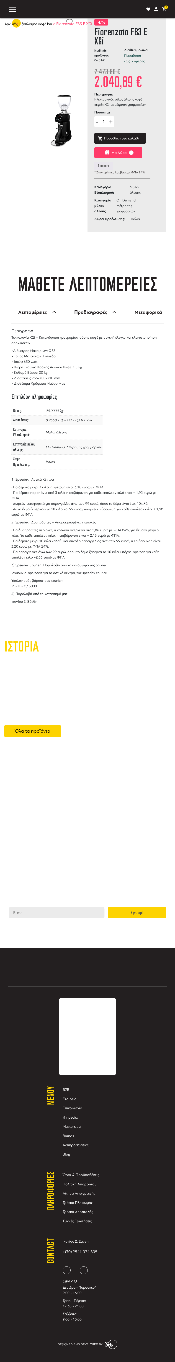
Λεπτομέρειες (32, 312)
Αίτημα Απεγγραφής (79, 1193)
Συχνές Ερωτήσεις (77, 1221)
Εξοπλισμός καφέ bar (35, 24)
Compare (104, 165)
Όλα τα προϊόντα (32, 731)
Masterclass (72, 1126)
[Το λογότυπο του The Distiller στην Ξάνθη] (80, 9)
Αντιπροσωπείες (75, 1145)
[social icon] (67, 1270)
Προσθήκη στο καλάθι (121, 138)
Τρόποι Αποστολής (78, 1212)
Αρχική (10, 24)
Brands (68, 1136)
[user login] (156, 9)
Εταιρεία (70, 1099)
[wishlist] (148, 9)
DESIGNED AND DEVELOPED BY (80, 1344)
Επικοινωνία (72, 1108)
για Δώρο (119, 153)
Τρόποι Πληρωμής (78, 1202)
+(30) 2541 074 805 (80, 1251)
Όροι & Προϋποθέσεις (81, 1175)
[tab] (36, 312)
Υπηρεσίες (70, 1117)
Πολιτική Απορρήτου (80, 1184)
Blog (66, 1154)
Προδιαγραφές (90, 312)
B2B (66, 1089)
